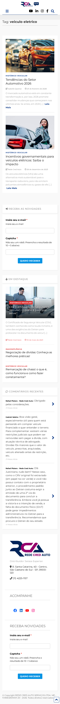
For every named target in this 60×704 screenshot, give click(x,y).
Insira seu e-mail (16, 219)
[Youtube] (31, 11)
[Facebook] (47, 11)
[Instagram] (42, 11)
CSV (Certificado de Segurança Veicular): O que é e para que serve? (29, 310)
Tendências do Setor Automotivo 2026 (21, 81)
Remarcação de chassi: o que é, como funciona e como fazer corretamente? (26, 373)
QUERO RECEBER (30, 260)
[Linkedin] (36, 11)
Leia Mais (11, 188)
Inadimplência (14, 349)
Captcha (11, 238)
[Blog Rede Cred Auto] (30, 5)
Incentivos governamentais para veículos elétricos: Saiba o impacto (30, 160)
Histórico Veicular (16, 76)
